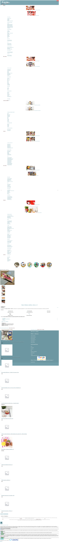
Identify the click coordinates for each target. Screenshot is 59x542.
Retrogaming (8, 257)
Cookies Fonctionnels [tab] (2, 533)
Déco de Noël (8, 236)
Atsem (8, 93)
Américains (8, 31)
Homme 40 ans (9, 146)
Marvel (8, 258)
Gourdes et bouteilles (9, 230)
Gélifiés (8, 33)
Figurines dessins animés (10, 181)
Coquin (8, 75)
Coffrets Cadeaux (33, 342)
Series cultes (8, 73)
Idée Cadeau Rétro (33, 338)
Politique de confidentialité (34, 351)
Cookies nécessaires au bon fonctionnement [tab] (5, 528)
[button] (0, 270)
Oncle (8, 82)
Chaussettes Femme (9, 221)
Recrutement (32, 347)
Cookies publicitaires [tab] (2, 531)
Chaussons (8, 253)
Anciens (8, 23)
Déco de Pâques (40, 212)
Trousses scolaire (9, 242)
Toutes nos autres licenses (49, 268)
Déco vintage (8, 235)
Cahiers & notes (9, 245)
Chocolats (8, 19)
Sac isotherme (8, 231)
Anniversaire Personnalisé (10, 147)
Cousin (8, 120)
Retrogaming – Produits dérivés (10, 190)
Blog (31, 350)
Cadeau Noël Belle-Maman (10, 158)
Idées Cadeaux (5, 56)
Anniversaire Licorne (9, 197)
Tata (7, 118)
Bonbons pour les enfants (10, 27)
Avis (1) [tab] (3, 319)
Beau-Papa (8, 115)
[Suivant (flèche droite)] (1, 541)
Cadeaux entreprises (33, 335)
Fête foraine (8, 48)
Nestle (23, 316)
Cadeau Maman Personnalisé (37, 110)
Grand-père (8, 116)
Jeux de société (9, 184)
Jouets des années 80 (9, 178)
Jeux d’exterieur (9, 187)
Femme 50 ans (8, 145)
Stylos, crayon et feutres (9, 246)
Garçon (8, 89)
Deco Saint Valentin (37, 204)
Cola (7, 32)
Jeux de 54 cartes (9, 186)
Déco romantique (9, 237)
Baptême (8, 153)
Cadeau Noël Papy (9, 160)
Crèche (8, 95)
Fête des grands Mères (37, 66)
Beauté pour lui (9, 217)
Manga (8, 72)
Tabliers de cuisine (9, 226)
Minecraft (8, 193)
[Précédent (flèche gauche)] (0, 541)
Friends (23, 267)
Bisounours (30, 267)
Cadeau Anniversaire (33, 339)
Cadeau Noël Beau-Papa (10, 159)
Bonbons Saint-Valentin (9, 52)
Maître (8, 124)
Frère (7, 80)
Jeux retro (37, 175)
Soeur (8, 81)
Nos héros (4, 254)
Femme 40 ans (8, 144)
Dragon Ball (36, 267)
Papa (7, 79)
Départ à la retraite (9, 150)
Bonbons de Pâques (9, 55)
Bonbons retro (10, 316)
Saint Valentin (37, 15)
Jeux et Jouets (4, 165)
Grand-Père (8, 84)
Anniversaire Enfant (9, 196)
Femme (8, 87)
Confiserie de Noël (9, 44)
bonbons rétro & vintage (40, 329)
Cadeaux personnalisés (6, 100)
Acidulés (8, 30)
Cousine (8, 119)
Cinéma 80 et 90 (9, 69)
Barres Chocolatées (6, 316)
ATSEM (8, 125)
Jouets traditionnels (9, 180)
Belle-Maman (8, 114)
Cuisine (8, 229)
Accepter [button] (21, 518)
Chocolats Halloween (9, 40)
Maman (8, 78)
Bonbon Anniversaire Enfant (10, 47)
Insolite (8, 152)
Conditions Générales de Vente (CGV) (35, 355)
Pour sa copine (8, 129)
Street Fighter (8, 192)
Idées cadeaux (3, 269)
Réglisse (8, 20)
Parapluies (8, 222)
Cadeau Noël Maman (9, 157)
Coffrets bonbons (9, 18)
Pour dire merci (9, 151)
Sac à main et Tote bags (9, 240)
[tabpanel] (29, 530)
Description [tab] (4, 318)
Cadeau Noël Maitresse (9, 163)
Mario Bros (8, 191)
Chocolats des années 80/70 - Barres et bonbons (17, 316)
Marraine (8, 83)
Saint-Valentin (8, 130)
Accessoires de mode (9, 220)
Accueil (1, 269)
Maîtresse (8, 92)
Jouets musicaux (9, 179)
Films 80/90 (8, 260)
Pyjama (8, 251)
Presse (31, 346)
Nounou (8, 94)
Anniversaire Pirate (9, 198)
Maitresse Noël (9, 74)
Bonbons (4, 5)
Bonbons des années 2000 (10, 26)
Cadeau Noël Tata (9, 162)
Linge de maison (9, 249)
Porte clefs (8, 223)
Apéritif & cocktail (9, 227)
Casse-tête (8, 185)
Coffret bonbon (9, 70)
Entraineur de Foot (9, 96)
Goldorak (43, 267)
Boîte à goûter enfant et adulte (10, 228)
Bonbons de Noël (9, 43)
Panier (2, 4)
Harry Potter (8, 34)
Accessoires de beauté (9, 215)
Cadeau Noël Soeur (9, 161)
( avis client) (2, 307)
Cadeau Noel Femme (37, 135)
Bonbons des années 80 (9, 25)
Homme (8, 88)
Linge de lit (8, 250)
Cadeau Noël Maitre (9, 164)
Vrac (7, 37)
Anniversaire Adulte (9, 199)
